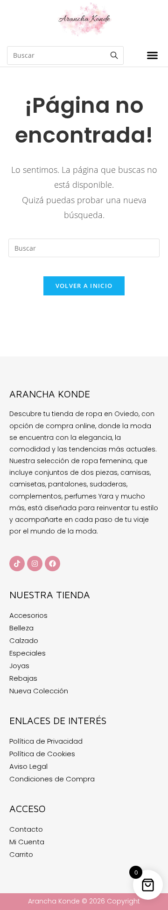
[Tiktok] (17, 563)
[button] (152, 55)
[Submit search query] (114, 55)
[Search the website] (65, 54)
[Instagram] (34, 563)
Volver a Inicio (84, 285)
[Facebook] (52, 563)
